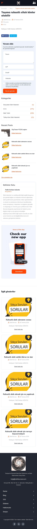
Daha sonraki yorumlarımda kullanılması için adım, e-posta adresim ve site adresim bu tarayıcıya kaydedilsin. (18, 84)
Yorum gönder (10, 91)
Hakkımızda (7, 507)
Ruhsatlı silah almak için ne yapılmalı (21, 167)
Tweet (14, 35)
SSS (4, 499)
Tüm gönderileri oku (6, 177)
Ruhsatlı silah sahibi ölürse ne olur (23, 153)
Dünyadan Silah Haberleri (11, 105)
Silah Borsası (6, 19)
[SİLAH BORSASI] (18, 3)
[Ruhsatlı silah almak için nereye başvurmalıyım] (18, 418)
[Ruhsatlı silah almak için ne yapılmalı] (5, 169)
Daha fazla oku (16, 133)
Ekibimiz (6, 503)
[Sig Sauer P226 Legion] (5, 132)
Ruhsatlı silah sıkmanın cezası (22, 141)
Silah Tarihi (6, 113)
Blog (11, 8)
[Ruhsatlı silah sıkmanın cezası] (5, 144)
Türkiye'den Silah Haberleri (11, 117)
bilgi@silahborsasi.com (18, 479)
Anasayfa (4, 8)
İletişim (5, 512)
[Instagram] (23, 524)
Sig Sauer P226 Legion (19, 129)
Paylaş (6, 35)
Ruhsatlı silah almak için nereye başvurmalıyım (18, 432)
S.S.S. (4, 24)
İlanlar (5, 491)
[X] (18, 524)
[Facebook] (14, 524)
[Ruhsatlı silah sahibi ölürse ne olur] (5, 157)
